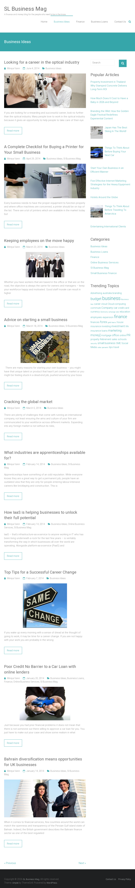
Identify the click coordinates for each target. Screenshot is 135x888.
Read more (13, 130)
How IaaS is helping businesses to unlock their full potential (40, 515)
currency (95, 311)
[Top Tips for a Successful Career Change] (45, 585)
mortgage (106, 335)
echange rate (114, 312)
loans (105, 330)
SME (118, 343)
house (120, 322)
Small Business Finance (104, 273)
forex (103, 322)
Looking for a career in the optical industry (41, 62)
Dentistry (104, 312)
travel (116, 347)
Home (44, 21)
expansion (108, 317)
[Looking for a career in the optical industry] (45, 75)
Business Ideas (62, 21)
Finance (80, 21)
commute (96, 308)
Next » (82, 863)
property (95, 339)
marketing (115, 330)
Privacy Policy (124, 879)
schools (122, 339)
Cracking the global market (28, 401)
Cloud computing (117, 304)
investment (118, 326)
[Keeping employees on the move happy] (45, 253)
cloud (104, 304)
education (125, 311)
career (97, 304)
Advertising (96, 293)
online (123, 335)
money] (95, 335)
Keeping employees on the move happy (39, 240)
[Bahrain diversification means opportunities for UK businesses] (45, 781)
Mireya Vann (13, 68)
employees (96, 317)
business (111, 298)
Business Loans (99, 21)
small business (106, 343)
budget (96, 299)
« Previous (10, 863)
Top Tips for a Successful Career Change (40, 572)
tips (111, 347)
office (115, 335)
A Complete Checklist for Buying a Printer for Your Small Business (44, 149)
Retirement (105, 339)
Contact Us (120, 21)
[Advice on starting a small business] (45, 332)
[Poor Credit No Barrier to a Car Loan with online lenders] (45, 688)
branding (117, 293)
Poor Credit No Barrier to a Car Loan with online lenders (40, 669)
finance (120, 316)
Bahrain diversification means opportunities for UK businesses (43, 762)
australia (107, 293)
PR (128, 335)
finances (95, 322)
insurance (96, 326)
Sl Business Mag (72, 158)
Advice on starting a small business (35, 319)
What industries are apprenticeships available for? (44, 455)
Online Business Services (26, 681)
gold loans (112, 322)
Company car (109, 307)
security (94, 343)
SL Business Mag (25, 8)
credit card (123, 308)
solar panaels (102, 347)
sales (114, 339)
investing (106, 326)
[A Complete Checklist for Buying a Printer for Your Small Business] (45, 165)
